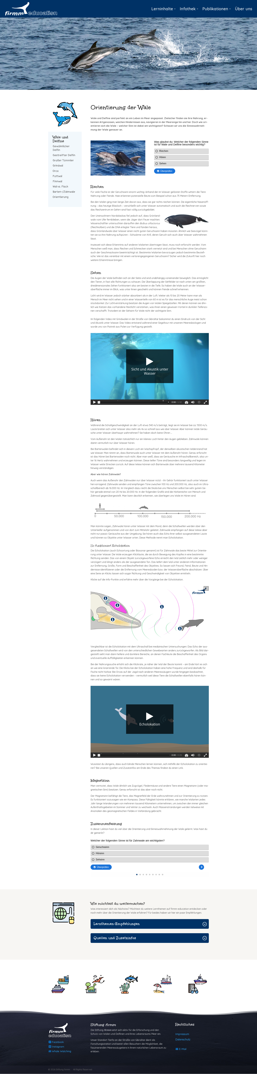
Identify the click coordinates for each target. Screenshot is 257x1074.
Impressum (182, 1034)
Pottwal (57, 176)
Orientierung (60, 197)
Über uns (243, 9)
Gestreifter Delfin (64, 155)
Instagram (58, 1046)
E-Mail (182, 1049)
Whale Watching (61, 1051)
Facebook (58, 1042)
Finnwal (57, 181)
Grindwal (58, 165)
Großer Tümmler (63, 160)
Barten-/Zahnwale (64, 192)
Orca (55, 171)
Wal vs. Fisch (60, 186)
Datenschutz (182, 1039)
